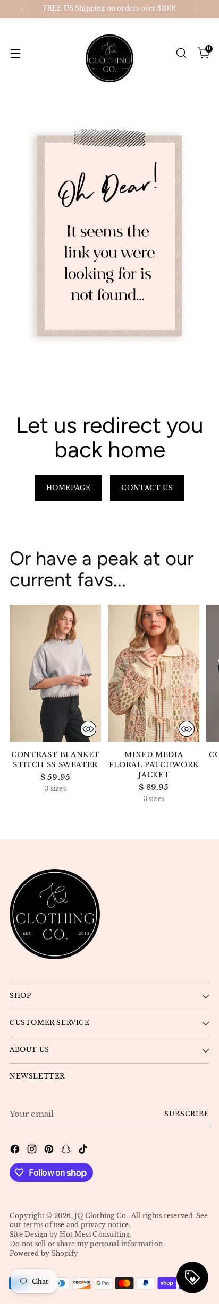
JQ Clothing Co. (101, 1216)
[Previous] (23, 9)
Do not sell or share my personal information (86, 1244)
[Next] (196, 9)
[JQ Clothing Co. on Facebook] (16, 1151)
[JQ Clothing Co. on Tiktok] (84, 1151)
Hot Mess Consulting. (95, 1234)
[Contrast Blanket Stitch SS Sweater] (55, 673)
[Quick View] (88, 729)
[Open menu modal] (15, 53)
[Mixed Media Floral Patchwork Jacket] (153, 673)
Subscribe (186, 1114)
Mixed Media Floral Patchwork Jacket (154, 765)
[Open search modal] (181, 53)
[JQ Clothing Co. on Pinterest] (50, 1151)
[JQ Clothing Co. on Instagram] (33, 1151)
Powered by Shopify (44, 1253)
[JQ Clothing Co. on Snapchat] (67, 1151)
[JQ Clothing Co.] (109, 53)
